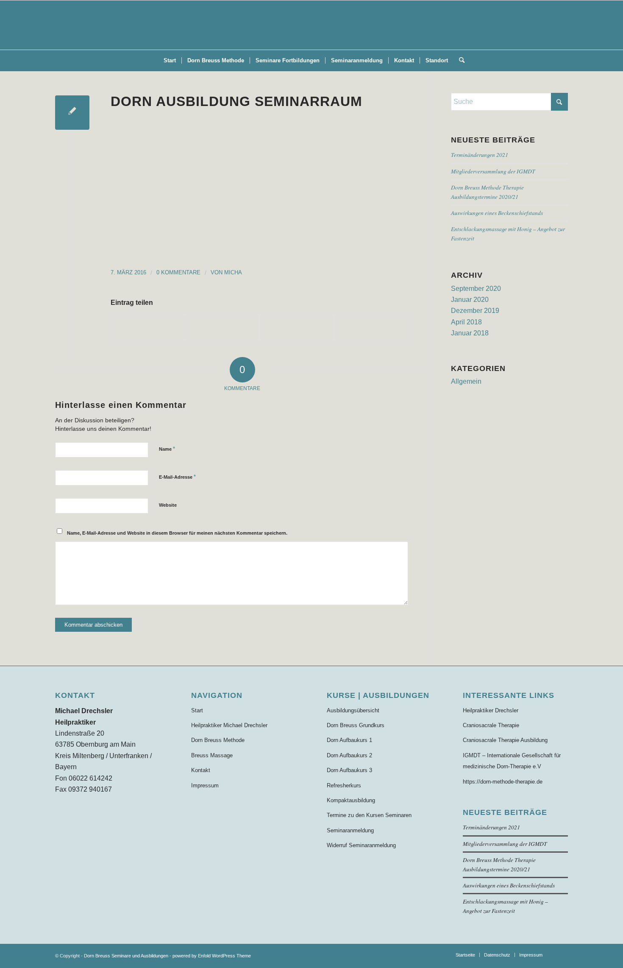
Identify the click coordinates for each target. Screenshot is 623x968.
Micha (233, 272)
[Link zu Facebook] (561, 954)
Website (168, 505)
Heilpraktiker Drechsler (490, 710)
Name (167, 449)
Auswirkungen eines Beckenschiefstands (497, 213)
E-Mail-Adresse (177, 477)
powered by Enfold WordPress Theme (211, 955)
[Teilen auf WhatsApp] (297, 327)
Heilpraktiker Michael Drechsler (229, 725)
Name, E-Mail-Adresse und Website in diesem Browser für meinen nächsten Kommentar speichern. (177, 533)
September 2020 (476, 288)
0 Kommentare (178, 272)
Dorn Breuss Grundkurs (355, 725)
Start (197, 710)
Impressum (205, 785)
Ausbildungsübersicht (353, 710)
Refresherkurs (344, 785)
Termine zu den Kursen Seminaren (369, 815)
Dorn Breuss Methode (218, 740)
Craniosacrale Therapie (491, 725)
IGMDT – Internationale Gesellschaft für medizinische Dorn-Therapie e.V (512, 761)
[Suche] (458, 60)
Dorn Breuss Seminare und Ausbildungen (126, 955)
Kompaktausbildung (351, 800)
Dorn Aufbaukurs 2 (349, 755)
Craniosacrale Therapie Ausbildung (505, 740)
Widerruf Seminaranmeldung (361, 845)
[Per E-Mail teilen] (371, 327)
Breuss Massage (212, 755)
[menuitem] (169, 60)
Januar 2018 (470, 333)
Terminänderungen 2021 (479, 155)
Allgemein (466, 381)
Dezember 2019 (475, 310)
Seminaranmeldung (350, 830)
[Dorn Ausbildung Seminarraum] (72, 112)
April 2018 (466, 322)
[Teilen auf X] (222, 327)
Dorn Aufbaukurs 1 (349, 740)
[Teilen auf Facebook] (148, 327)
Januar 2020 (470, 299)
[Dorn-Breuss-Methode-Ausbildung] (311, 25)
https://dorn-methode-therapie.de (502, 781)
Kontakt (200, 770)
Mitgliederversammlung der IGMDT (493, 171)
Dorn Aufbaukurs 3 (349, 770)
